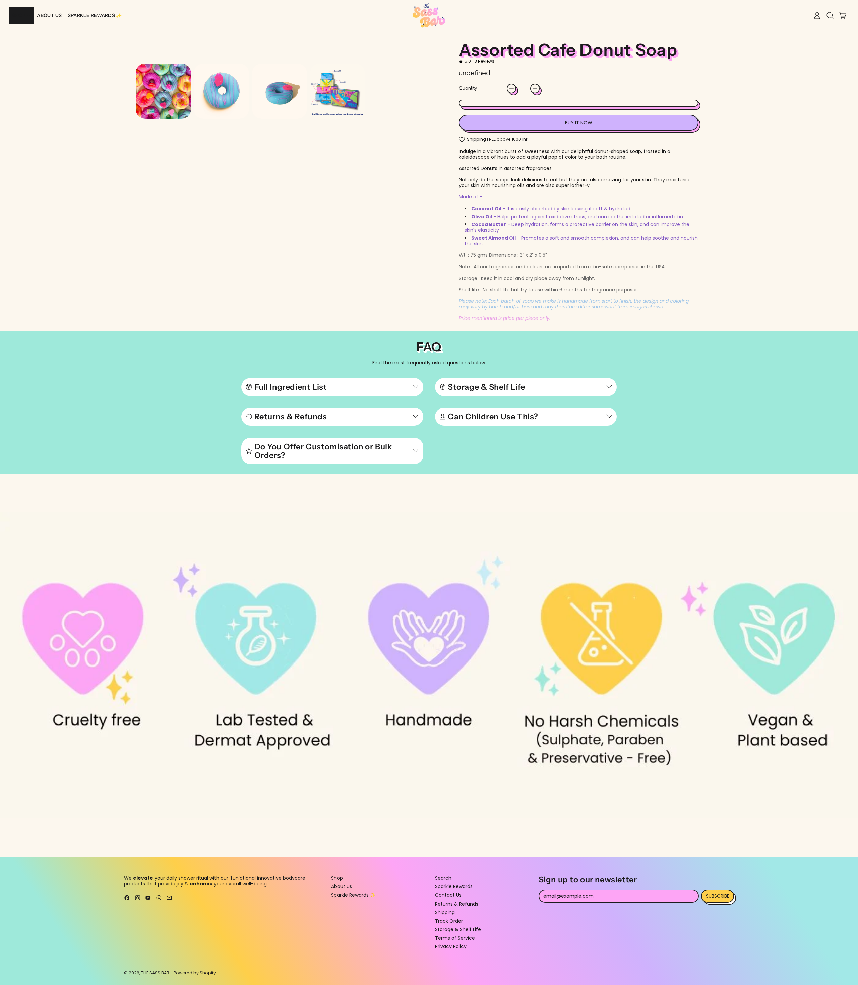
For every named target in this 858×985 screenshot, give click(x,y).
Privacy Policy (451, 946)
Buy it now (578, 122)
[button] (163, 91)
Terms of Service (455, 938)
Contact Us (448, 895)
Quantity (468, 88)
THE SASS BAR (155, 973)
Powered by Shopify (195, 973)
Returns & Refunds (456, 904)
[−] (511, 88)
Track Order (449, 921)
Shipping (445, 912)
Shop (337, 878)
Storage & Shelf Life (458, 929)
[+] (535, 88)
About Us (341, 886)
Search (443, 878)
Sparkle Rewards (454, 886)
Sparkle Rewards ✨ (353, 895)
